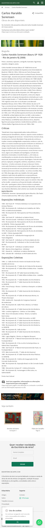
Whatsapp (25, 498)
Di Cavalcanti (9, 81)
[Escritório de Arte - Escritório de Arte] (11, 472)
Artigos (4, 495)
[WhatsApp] (39, 522)
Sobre (3, 498)
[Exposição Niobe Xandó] (22, 399)
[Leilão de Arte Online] (22, 46)
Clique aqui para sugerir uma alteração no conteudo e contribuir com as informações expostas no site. (22, 384)
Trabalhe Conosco (7, 501)
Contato (22, 495)
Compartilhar (39, 13)
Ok (17, 522)
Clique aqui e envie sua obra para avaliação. (16, 32)
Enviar (22, 464)
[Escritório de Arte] (10, 3)
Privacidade (5, 504)
